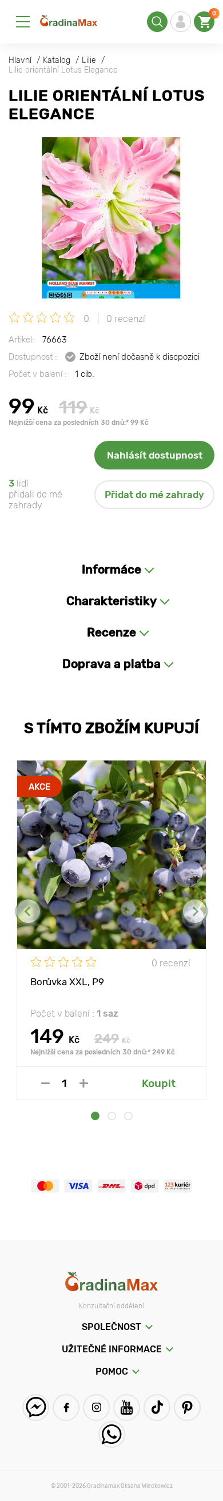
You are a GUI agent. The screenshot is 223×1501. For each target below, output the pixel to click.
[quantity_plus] (83, 1083)
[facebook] (66, 1407)
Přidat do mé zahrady (154, 494)
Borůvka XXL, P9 (67, 982)
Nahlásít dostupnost (154, 455)
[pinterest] (187, 1407)
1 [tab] (95, 1116)
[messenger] (35, 1407)
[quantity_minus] (45, 1083)
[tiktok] (157, 1407)
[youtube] (126, 1407)
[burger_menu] (23, 21)
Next (195, 911)
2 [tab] (111, 1116)
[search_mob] (157, 21)
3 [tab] (128, 1116)
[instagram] (96, 1407)
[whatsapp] (111, 1434)
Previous (28, 911)
